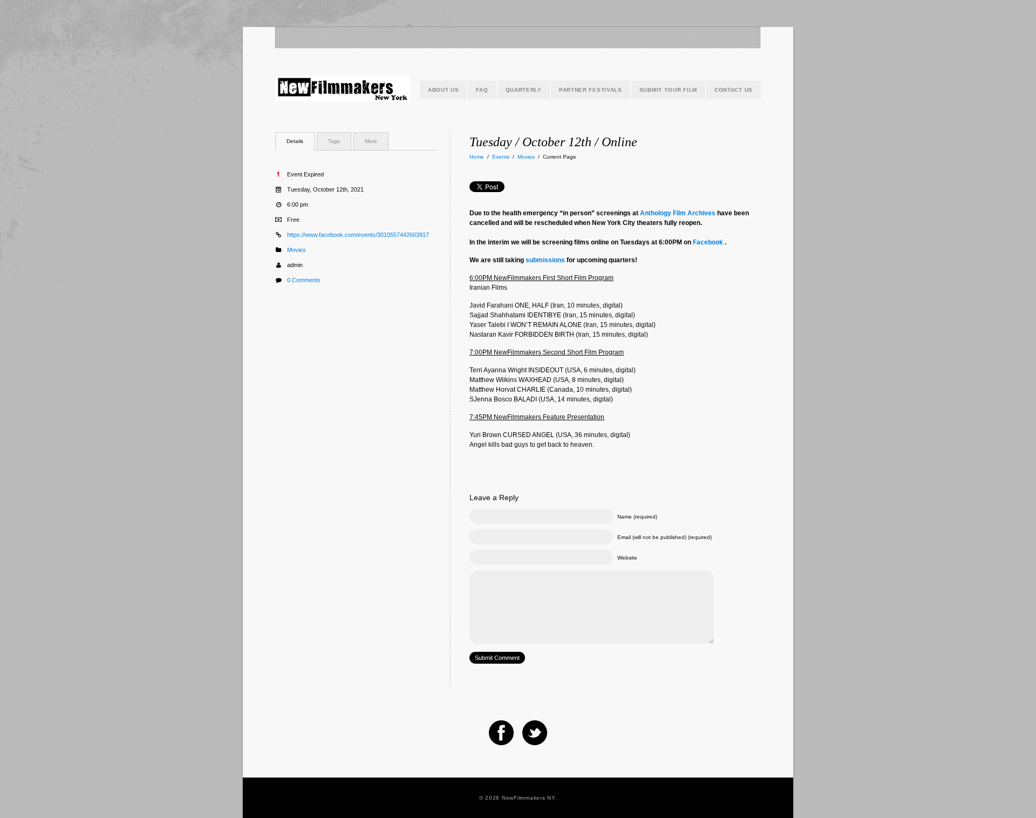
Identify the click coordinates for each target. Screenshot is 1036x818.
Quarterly (524, 90)
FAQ (482, 90)
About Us (443, 90)
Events (500, 157)
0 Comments (304, 280)
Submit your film (668, 90)
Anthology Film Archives (677, 213)
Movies (526, 157)
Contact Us (733, 90)
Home (476, 157)
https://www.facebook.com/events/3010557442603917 (358, 234)
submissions (545, 260)
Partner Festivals (590, 90)
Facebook (708, 242)
